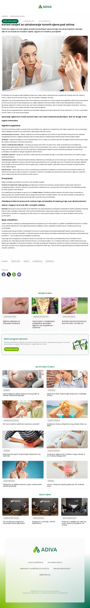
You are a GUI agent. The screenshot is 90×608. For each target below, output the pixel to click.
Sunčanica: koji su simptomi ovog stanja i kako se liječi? (66, 423)
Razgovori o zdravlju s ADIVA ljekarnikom (43, 520)
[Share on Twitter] (9, 274)
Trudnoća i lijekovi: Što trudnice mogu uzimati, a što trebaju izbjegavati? (66, 453)
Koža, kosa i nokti (18, 16)
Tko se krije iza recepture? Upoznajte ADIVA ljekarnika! (14, 520)
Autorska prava (55, 562)
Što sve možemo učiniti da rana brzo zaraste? (21, 422)
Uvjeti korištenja (35, 562)
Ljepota (5, 16)
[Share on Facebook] (4, 274)
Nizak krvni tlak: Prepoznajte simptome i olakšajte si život (66, 393)
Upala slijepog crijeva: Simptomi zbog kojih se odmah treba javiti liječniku (21, 393)
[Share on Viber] (19, 274)
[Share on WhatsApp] (14, 274)
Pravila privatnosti (61, 568)
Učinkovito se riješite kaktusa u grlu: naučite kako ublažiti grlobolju (22, 483)
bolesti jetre (16, 261)
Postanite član (11, 349)
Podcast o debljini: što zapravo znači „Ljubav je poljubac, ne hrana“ (74, 521)
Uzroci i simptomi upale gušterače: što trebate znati (65, 483)
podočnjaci (50, 261)
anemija (26, 261)
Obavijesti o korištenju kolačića (34, 568)
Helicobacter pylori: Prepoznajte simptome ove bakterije (21, 453)
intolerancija (37, 261)
